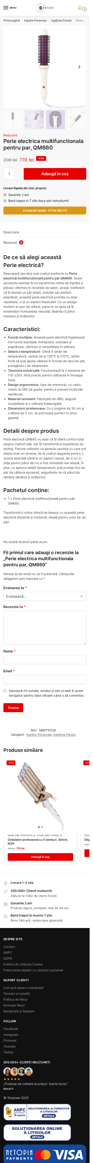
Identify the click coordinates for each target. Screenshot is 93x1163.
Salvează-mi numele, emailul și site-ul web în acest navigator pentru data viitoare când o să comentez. (47, 693)
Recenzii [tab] (12, 242)
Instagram (10, 1034)
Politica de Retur (15, 999)
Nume (9, 651)
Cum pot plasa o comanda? (23, 988)
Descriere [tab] (11, 232)
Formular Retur (14, 1005)
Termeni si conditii (16, 993)
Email (9, 671)
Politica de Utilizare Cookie (23, 964)
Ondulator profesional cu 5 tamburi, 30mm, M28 (38, 841)
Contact (9, 947)
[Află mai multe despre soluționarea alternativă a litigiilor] (44, 1112)
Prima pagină (11, 20)
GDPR (7, 958)
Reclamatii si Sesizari (18, 1011)
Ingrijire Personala (35, 20)
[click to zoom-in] (44, 66)
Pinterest (9, 1040)
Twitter (8, 1052)
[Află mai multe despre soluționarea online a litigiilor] (44, 1132)
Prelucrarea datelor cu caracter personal (33, 970)
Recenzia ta (14, 607)
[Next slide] (79, 66)
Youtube (9, 1046)
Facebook (10, 1029)
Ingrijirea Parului (61, 20)
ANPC (7, 952)
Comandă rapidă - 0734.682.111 (45, 210)
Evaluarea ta (15, 588)
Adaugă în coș (55, 173)
